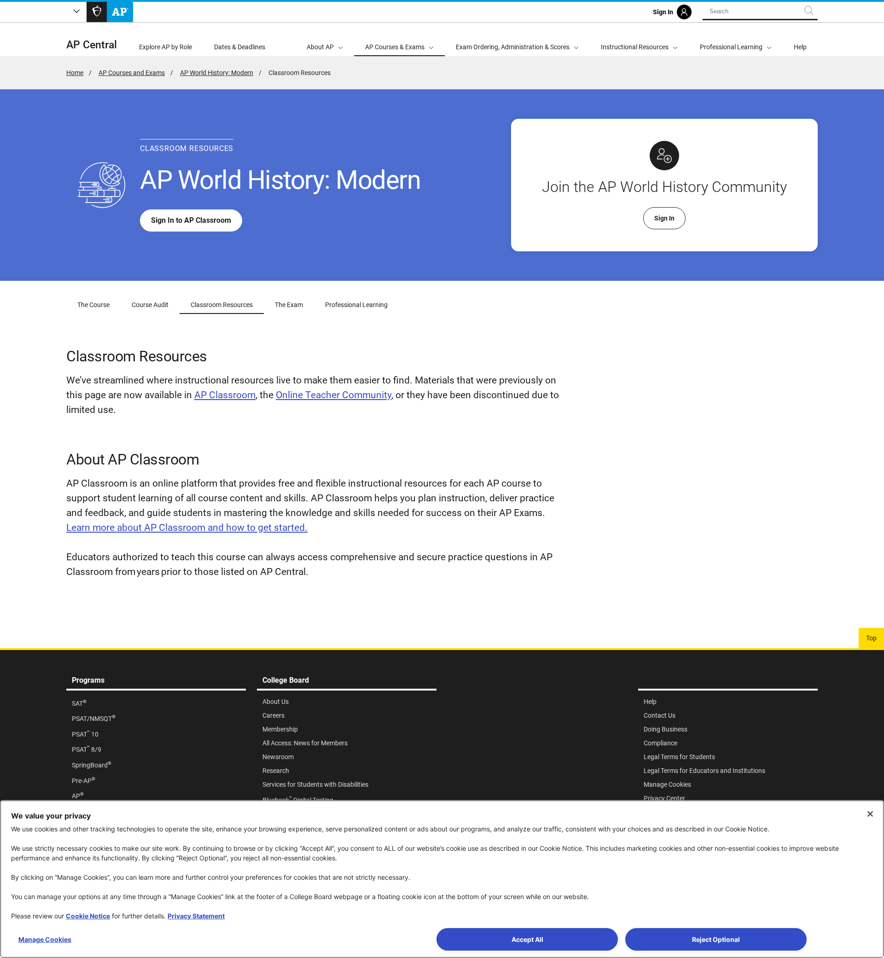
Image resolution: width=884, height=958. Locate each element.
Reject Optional (716, 939)
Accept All (527, 939)
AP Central (91, 45)
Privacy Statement (196, 916)
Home (74, 72)
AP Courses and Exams (132, 72)
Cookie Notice (88, 916)
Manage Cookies (44, 939)
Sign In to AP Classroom (191, 220)
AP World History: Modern (216, 72)
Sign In (664, 218)
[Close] (870, 814)
